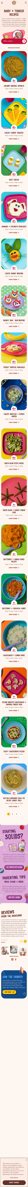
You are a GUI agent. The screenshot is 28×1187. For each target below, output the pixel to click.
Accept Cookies (10, 1182)
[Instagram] (12, 959)
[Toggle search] (26, 3)
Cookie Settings (14, 1177)
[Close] (26, 1160)
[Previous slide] (21, 941)
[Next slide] (25, 941)
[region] (14, 1172)
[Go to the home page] (14, 3)
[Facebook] (16, 959)
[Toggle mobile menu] (2, 2)
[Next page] (20, 814)
